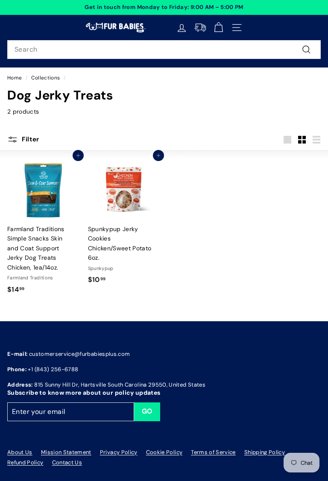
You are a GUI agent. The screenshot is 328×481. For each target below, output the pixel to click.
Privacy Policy (119, 452)
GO (147, 411)
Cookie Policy (164, 452)
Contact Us (67, 462)
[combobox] (164, 49)
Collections (45, 77)
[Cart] (218, 27)
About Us (19, 452)
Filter (30, 139)
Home (14, 77)
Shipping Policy (264, 452)
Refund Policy (25, 462)
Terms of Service (213, 452)
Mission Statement (66, 452)
